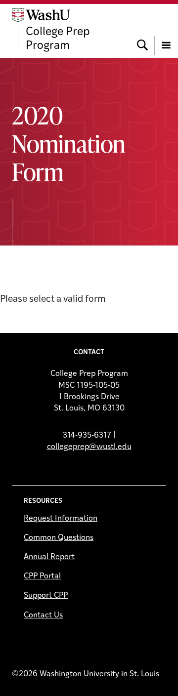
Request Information (60, 519)
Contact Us (43, 615)
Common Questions (58, 538)
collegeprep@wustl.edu (89, 447)
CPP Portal (42, 576)
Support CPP (46, 596)
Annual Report (49, 557)
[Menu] (166, 30)
